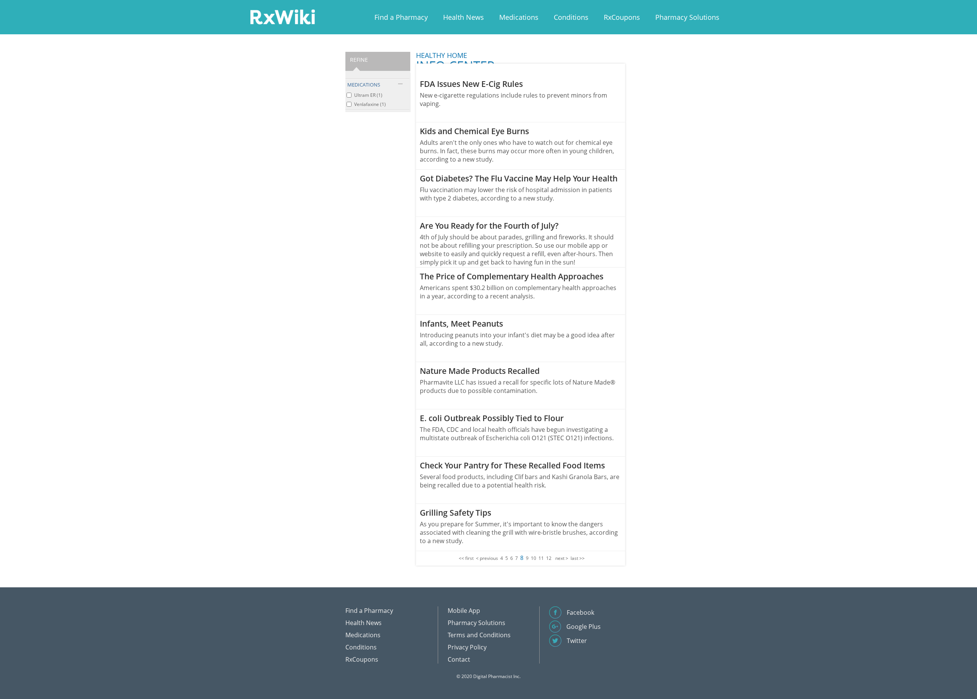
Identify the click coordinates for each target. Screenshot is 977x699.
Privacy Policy (467, 647)
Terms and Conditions (479, 635)
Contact (459, 659)
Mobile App (464, 610)
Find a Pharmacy (401, 17)
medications (363, 84)
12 (548, 558)
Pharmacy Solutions (687, 17)
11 (541, 558)
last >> (578, 558)
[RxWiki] (282, 16)
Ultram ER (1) (368, 95)
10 (533, 558)
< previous (487, 558)
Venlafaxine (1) (370, 104)
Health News (463, 17)
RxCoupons (622, 17)
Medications (518, 17)
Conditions (571, 17)
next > (561, 558)
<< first (466, 558)
